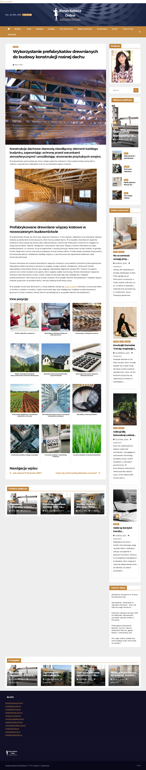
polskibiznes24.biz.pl (13, 735)
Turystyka (128, 29)
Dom (29, 29)
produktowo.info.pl (13, 706)
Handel (51, 29)
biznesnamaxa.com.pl (14, 703)
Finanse (39, 29)
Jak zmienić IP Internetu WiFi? (27, 473)
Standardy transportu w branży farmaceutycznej (22, 507)
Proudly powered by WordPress (16, 765)
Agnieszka (27, 511)
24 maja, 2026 (121, 263)
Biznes (18, 29)
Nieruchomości (85, 29)
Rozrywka (102, 29)
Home (139, 765)
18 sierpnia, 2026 (122, 139)
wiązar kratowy (70, 287)
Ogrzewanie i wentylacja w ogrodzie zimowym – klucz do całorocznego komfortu (123, 604)
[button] (140, 32)
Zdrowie (12, 35)
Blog (126, 153)
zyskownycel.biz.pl (13, 716)
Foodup (35, 765)
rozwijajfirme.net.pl (13, 709)
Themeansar (45, 765)
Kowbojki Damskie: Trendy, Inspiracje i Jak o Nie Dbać (124, 349)
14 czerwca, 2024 (122, 353)
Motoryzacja (66, 29)
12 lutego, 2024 (121, 439)
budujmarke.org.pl (12, 732)
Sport (115, 29)
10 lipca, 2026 (118, 679)
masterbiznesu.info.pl (14, 722)
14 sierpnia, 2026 (52, 679)
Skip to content (6, 2)
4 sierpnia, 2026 (85, 679)
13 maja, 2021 (120, 535)
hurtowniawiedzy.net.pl (14, 719)
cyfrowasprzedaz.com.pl (15, 725)
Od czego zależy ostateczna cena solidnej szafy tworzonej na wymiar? (123, 640)
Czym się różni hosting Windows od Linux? (76, 473)
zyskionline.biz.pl (12, 729)
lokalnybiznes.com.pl (13, 713)
